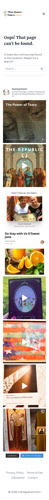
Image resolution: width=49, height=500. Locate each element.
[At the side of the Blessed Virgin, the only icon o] (24, 430)
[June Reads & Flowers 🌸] (24, 386)
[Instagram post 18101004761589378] (24, 165)
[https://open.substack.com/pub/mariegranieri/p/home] (24, 209)
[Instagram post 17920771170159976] (24, 297)
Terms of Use (35, 472)
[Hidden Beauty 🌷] (24, 341)
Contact (33, 477)
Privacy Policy (15, 472)
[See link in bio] (24, 121)
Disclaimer (18, 477)
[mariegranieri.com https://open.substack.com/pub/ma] (24, 253)
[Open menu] (43, 14)
